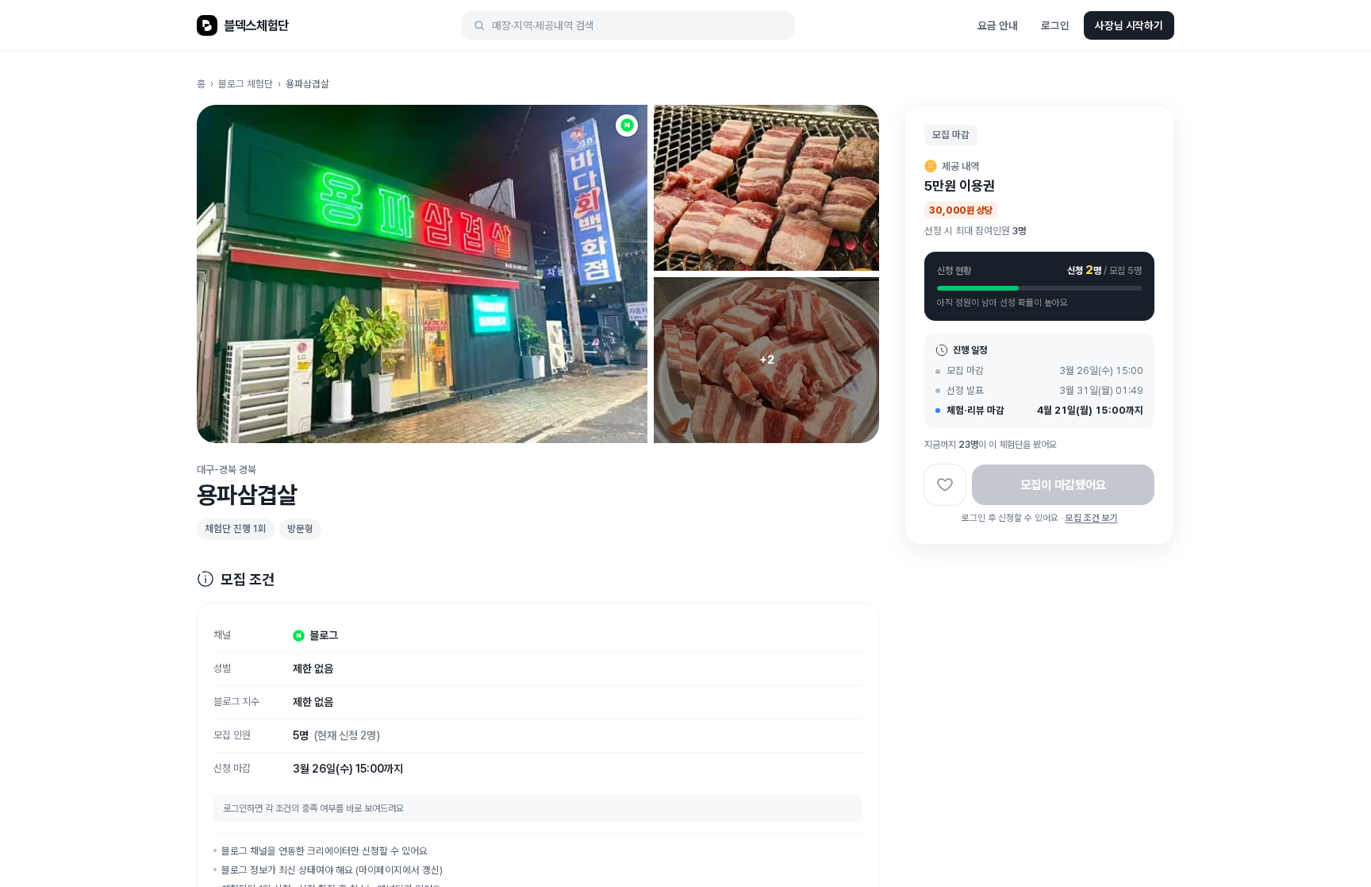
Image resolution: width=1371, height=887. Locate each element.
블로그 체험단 (245, 84)
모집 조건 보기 (1092, 517)
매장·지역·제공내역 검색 (543, 25)
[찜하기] (945, 485)
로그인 (1055, 25)
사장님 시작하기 (1129, 25)
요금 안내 (997, 25)
